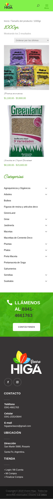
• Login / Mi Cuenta (13, 470)
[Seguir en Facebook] (8, 382)
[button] (29, 493)
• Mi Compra (10, 473)
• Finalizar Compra (13, 477)
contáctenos (26, 327)
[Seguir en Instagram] (17, 382)
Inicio (6, 21)
